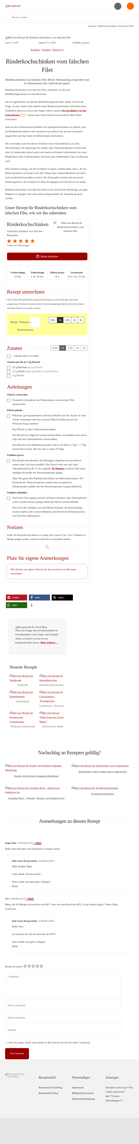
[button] (9, 241)
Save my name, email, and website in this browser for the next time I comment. (49, 1042)
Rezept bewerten (13, 966)
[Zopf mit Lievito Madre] (52, 713)
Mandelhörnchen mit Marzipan (53, 685)
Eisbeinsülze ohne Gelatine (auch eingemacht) (103, 771)
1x (60, 320)
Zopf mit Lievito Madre (52, 726)
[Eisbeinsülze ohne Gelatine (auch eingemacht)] (100, 765)
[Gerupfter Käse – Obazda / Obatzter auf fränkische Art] (36, 788)
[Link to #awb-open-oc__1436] (130, 6)
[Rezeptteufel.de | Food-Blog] (13, 5)
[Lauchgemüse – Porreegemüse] (52, 692)
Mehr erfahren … (49, 642)
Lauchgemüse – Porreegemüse (52, 705)
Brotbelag (35, 50)
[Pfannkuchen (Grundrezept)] (22, 713)
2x (74, 320)
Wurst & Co (58, 50)
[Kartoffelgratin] (22, 692)
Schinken (46, 50)
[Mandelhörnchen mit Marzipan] (52, 676)
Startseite (92, 26)
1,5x (67, 320)
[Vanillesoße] (22, 676)
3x (81, 320)
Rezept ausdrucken (49, 256)
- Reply (38, 843)
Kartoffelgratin (22, 701)
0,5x (53, 320)
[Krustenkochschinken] (95, 788)
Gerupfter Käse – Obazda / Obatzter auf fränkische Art (36, 798)
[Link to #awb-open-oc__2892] (117, 6)
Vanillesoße (22, 685)
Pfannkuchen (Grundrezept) (22, 726)
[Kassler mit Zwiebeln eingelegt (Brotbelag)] (36, 765)
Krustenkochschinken (102, 793)
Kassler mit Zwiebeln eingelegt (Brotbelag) (36, 776)
